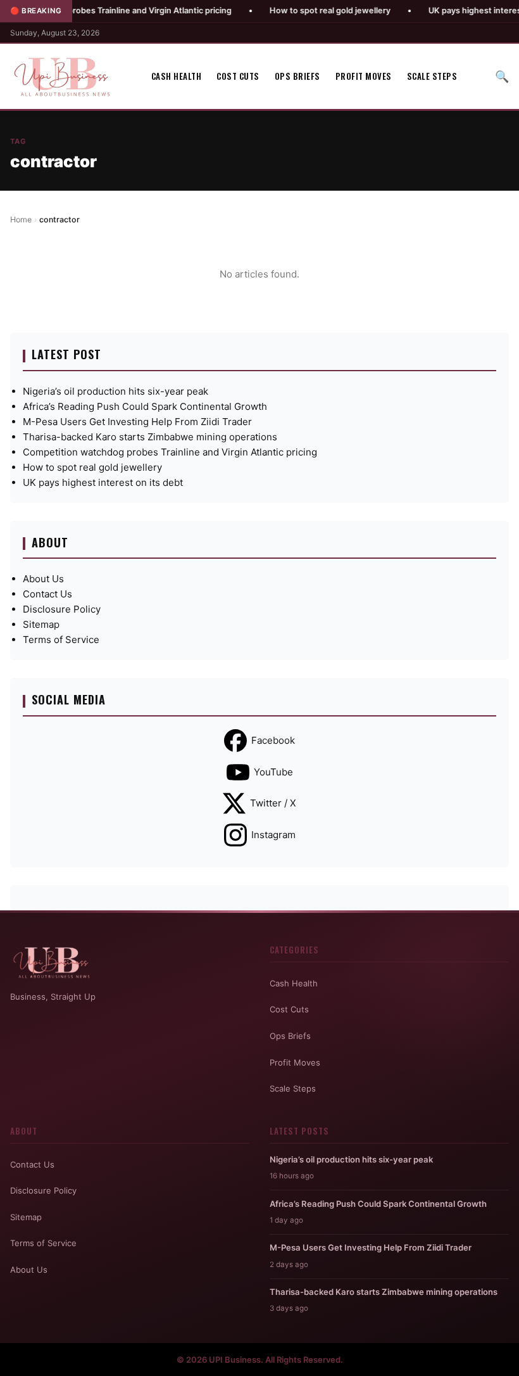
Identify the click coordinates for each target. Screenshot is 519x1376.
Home (21, 219)
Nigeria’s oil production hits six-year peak (115, 391)
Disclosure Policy (62, 609)
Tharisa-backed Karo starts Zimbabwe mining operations (150, 437)
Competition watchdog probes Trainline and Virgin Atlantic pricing (170, 452)
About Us (43, 579)
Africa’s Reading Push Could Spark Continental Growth (145, 406)
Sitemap (41, 624)
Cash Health (176, 76)
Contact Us (47, 594)
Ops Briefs (297, 76)
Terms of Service (61, 640)
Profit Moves (363, 76)
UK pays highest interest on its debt (103, 482)
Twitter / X (273, 803)
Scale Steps (432, 76)
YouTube (273, 772)
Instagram (273, 835)
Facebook (273, 740)
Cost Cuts (238, 76)
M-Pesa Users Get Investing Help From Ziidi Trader (137, 422)
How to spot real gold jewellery (300, 10)
